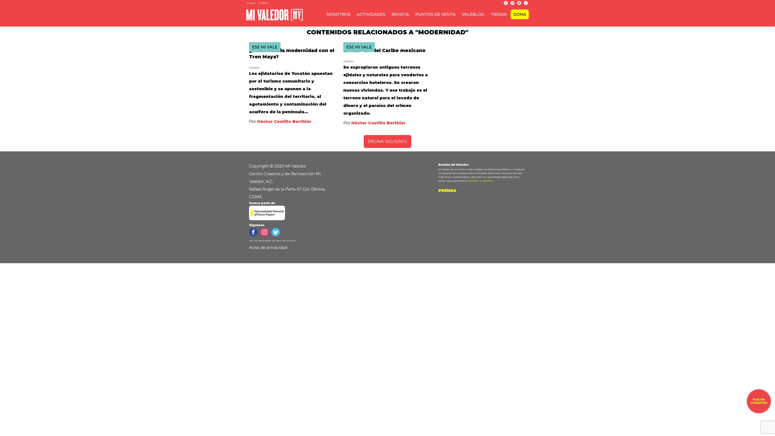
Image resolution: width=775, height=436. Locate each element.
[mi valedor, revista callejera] (274, 19)
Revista (400, 14)
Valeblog (473, 14)
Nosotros (339, 14)
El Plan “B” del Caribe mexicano (384, 50)
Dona (519, 14)
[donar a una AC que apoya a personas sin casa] (759, 412)
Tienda (499, 14)
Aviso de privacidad (268, 247)
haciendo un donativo (480, 180)
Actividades (371, 14)
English (251, 3)
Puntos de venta (435, 14)
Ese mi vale (265, 47)
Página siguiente (387, 141)
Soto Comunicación (286, 240)
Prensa (447, 190)
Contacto (263, 3)
